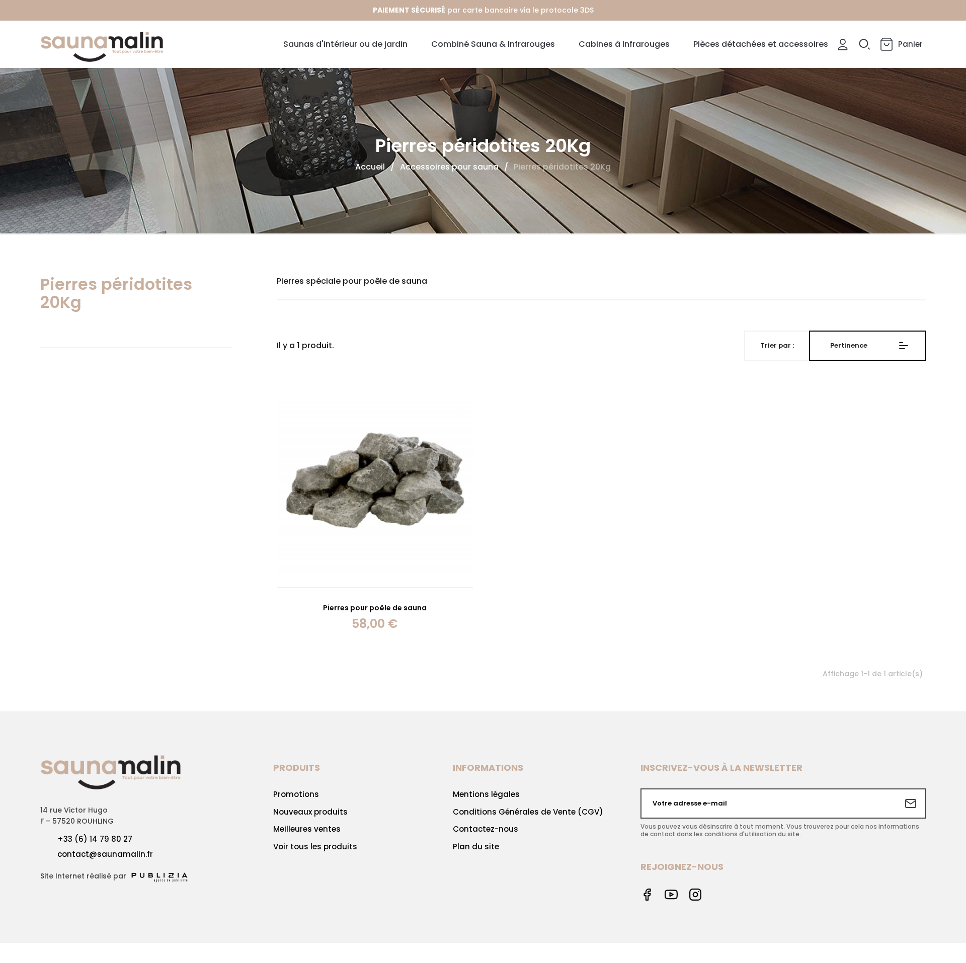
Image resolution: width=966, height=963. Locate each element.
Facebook (647, 894)
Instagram (695, 894)
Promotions (296, 794)
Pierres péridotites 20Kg (116, 293)
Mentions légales (486, 794)
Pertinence (848, 345)
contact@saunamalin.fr (105, 854)
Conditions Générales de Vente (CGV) (528, 812)
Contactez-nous (485, 829)
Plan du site (476, 846)
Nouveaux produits (310, 812)
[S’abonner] (911, 803)
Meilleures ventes (307, 829)
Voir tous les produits (315, 846)
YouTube (671, 894)
